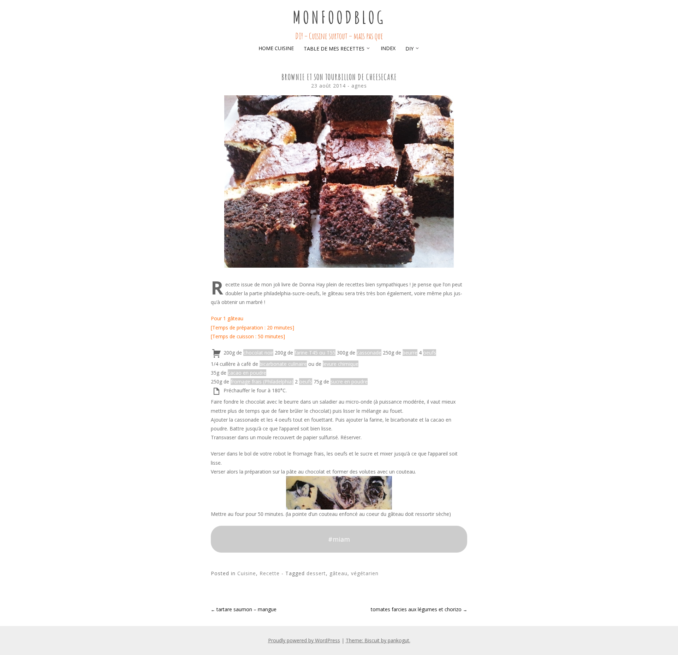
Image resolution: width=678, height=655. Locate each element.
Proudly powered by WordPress (304, 640)
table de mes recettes (334, 48)
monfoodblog (339, 17)
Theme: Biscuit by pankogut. (378, 640)
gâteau (338, 573)
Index (388, 48)
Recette (270, 573)
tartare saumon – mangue (243, 609)
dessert (316, 573)
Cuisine (246, 573)
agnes (359, 85)
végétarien (365, 573)
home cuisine (276, 48)
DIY (409, 48)
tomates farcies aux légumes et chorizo (419, 609)
